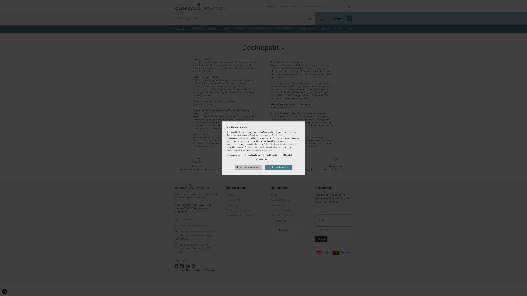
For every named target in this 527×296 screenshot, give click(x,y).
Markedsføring (254, 155)
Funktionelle (271, 155)
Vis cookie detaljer (263, 160)
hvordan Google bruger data (260, 150)
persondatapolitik (234, 150)
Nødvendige (235, 155)
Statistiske (288, 155)
